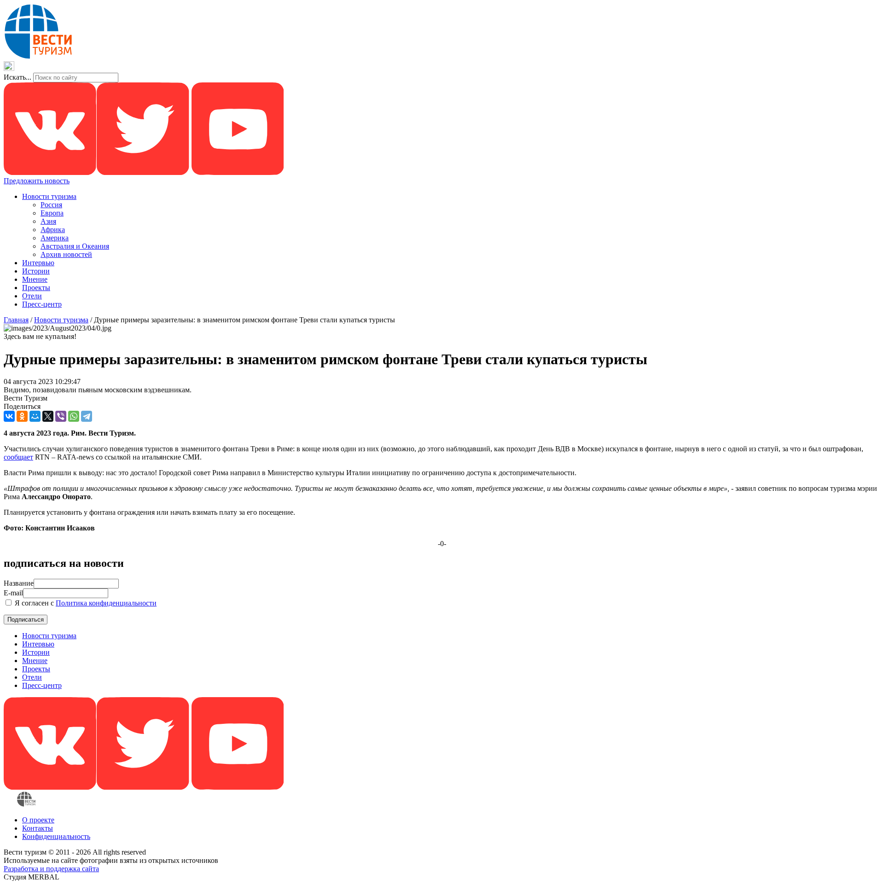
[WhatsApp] (73, 416)
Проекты (36, 287)
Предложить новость (37, 181)
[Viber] (60, 416)
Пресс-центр (42, 304)
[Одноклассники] (22, 416)
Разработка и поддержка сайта (51, 869)
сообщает (18, 457)
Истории (36, 271)
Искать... (17, 77)
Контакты (37, 828)
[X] (47, 416)
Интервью (38, 263)
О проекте (38, 820)
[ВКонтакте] (9, 416)
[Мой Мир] (35, 416)
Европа (52, 213)
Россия (51, 205)
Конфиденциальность (56, 836)
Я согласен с (85, 603)
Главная (16, 320)
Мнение (34, 279)
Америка (55, 238)
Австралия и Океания (75, 246)
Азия (48, 221)
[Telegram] (86, 416)
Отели (32, 296)
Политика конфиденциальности (106, 603)
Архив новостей (66, 254)
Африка (53, 229)
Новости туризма (49, 196)
